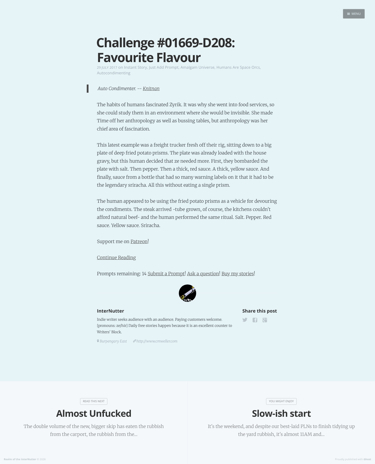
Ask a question (203, 274)
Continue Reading (116, 257)
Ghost (367, 459)
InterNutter (110, 311)
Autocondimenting (113, 73)
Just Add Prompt (163, 67)
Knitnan (151, 88)
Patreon (139, 241)
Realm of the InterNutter (20, 459)
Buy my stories (237, 274)
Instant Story (135, 67)
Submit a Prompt (166, 274)
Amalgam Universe (198, 67)
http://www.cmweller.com (157, 341)
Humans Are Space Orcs (238, 67)
